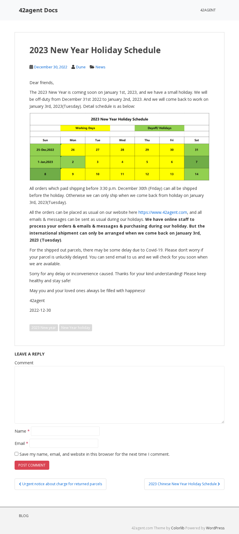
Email (21, 443)
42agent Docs (38, 10)
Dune (81, 67)
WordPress (215, 528)
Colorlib (177, 528)
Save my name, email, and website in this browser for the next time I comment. (95, 454)
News (101, 67)
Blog (24, 515)
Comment (24, 362)
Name (22, 431)
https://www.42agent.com (162, 212)
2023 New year (43, 327)
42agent (208, 10)
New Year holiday (75, 327)
